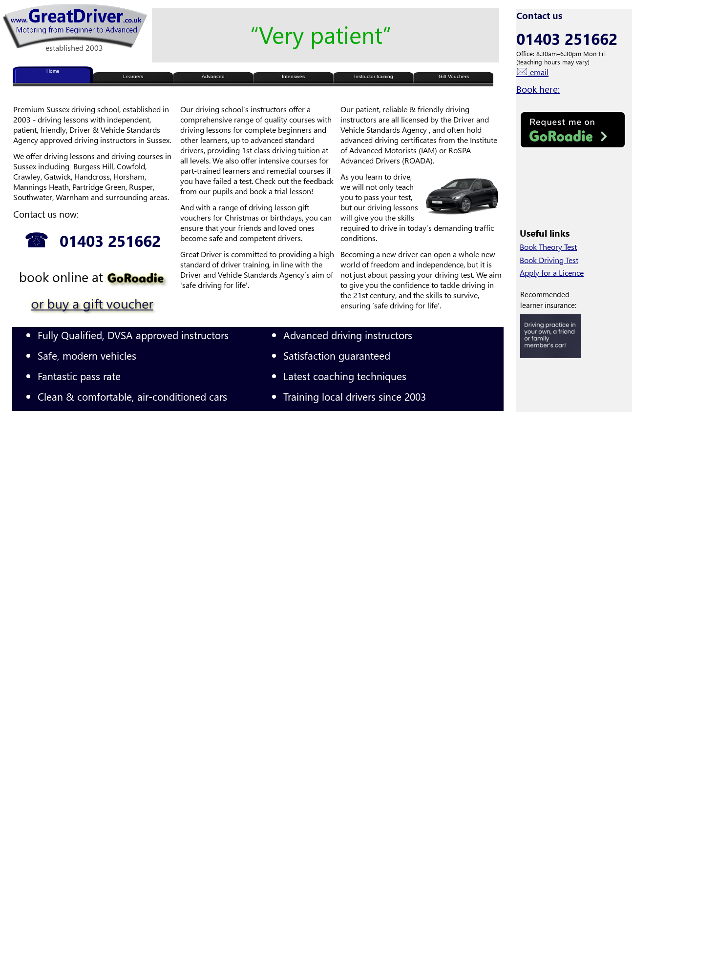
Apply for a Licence (552, 272)
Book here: (538, 89)
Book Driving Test (549, 260)
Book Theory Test (548, 247)
